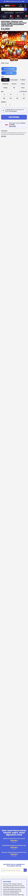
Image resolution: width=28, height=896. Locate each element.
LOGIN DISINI (8, 73)
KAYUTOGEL (14, 117)
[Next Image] (25, 47)
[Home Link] (10, 5)
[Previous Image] (2, 47)
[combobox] (12, 9)
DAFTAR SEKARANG (9, 68)
